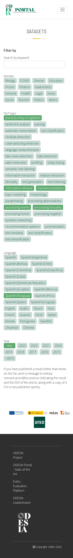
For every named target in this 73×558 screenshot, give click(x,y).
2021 (46, 346)
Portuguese (27, 321)
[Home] (22, 9)
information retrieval (18, 188)
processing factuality (47, 207)
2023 (22, 346)
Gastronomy (43, 87)
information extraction (20, 175)
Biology (10, 81)
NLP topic (10, 113)
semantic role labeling (20, 169)
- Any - (9, 346)
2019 (8, 352)
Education (56, 81)
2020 (58, 346)
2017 (32, 352)
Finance (24, 87)
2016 (44, 352)
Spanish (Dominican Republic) (25, 283)
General (10, 93)
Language (10, 253)
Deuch (38, 308)
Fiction (9, 87)
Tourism (24, 100)
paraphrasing (14, 201)
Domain (9, 76)
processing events (17, 207)
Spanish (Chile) (41, 264)
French (10, 315)
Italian (52, 315)
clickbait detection (17, 137)
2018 (20, 352)
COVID (24, 81)
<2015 (9, 358)
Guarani (25, 315)
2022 (34, 346)
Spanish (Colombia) (18, 270)
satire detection (15, 163)
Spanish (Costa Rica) (49, 270)
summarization (54, 226)
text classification (52, 131)
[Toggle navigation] (62, 9)
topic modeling (15, 194)
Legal (38, 93)
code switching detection (22, 143)
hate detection (47, 156)
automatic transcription (20, 131)
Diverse (39, 81)
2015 (56, 352)
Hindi (39, 315)
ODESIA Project (18, 455)
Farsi (51, 308)
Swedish (45, 321)
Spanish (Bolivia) (16, 264)
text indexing (56, 182)
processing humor (17, 214)
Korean (10, 321)
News (51, 93)
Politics (38, 100)
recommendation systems (22, 226)
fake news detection (18, 156)
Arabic (24, 308)
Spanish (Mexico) (45, 289)
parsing (40, 124)
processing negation (48, 214)
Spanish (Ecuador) (17, 289)
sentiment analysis (17, 124)
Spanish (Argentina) (34, 257)
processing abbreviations (44, 201)
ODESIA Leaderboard (22, 500)
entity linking (56, 163)
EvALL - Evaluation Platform (20, 486)
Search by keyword (16, 58)
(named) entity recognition (22, 118)
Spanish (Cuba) (15, 276)
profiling (36, 163)
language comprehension (22, 150)
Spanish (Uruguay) (43, 302)
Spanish (10, 257)
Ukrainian (11, 328)
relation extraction (52, 175)
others (53, 100)
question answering (18, 220)
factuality (11, 182)
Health (25, 93)
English (10, 308)
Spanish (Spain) (15, 302)
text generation (32, 182)
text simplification (40, 233)
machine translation (51, 188)
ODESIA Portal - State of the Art (22, 469)
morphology (39, 194)
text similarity (14, 233)
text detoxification (17, 239)
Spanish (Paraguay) (17, 296)
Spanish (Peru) (44, 296)
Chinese (28, 328)
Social (9, 100)
